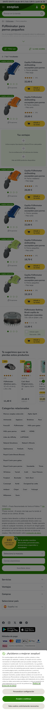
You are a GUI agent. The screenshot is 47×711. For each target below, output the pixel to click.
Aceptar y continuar (23, 699)
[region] (23, 680)
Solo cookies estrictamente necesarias (23, 706)
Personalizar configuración (23, 691)
